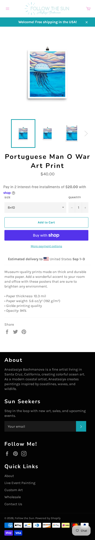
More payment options (46, 246)
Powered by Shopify (48, 518)
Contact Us (13, 504)
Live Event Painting (19, 483)
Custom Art (13, 490)
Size (7, 197)
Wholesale (12, 497)
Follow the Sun (24, 518)
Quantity (74, 197)
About (9, 476)
